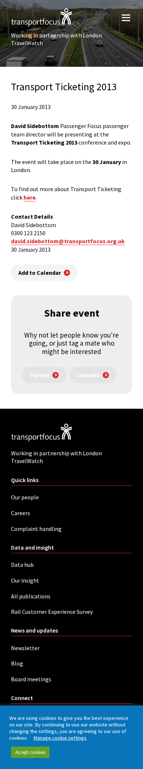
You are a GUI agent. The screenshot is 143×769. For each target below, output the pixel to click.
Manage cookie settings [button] (60, 738)
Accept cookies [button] (30, 752)
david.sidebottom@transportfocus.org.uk (68, 241)
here (29, 197)
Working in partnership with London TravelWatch (56, 39)
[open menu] (126, 17)
